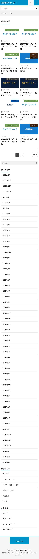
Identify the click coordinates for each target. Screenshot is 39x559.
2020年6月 (6, 214)
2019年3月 (6, 296)
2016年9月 (6, 451)
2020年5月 (6, 219)
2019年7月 (6, 274)
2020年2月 (6, 236)
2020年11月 (7, 186)
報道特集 (34, 54)
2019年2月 (6, 302)
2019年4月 (6, 291)
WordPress (19, 555)
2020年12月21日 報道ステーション (28, 94)
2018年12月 (7, 313)
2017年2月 (6, 423)
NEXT (35, 155)
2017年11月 (7, 385)
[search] (36, 8)
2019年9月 (6, 263)
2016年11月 (7, 440)
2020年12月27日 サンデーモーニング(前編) (9, 70)
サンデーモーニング (12, 30)
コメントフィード (9, 524)
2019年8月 (6, 269)
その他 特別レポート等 (11, 485)
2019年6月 (6, 280)
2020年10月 (7, 191)
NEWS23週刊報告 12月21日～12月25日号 (10, 116)
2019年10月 (7, 258)
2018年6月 (6, 346)
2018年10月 (7, 324)
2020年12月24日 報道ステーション (9, 94)
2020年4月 (6, 225)
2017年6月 (6, 407)
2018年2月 (6, 368)
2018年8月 (6, 335)
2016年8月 (6, 457)
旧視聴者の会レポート (25, 550)
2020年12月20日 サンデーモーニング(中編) (9, 141)
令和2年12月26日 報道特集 (28, 69)
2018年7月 (6, 341)
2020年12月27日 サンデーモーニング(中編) (28, 46)
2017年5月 (6, 412)
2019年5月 (6, 285)
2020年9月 (6, 197)
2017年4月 (6, 418)
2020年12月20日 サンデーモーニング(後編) (28, 117)
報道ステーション (12, 79)
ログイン (6, 513)
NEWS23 (15, 101)
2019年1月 (6, 307)
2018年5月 (6, 352)
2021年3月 (6, 175)
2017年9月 (6, 396)
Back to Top (19, 541)
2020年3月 (6, 230)
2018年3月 (6, 363)
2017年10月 (7, 390)
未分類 (33, 57)
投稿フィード (7, 518)
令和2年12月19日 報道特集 (28, 140)
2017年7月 (6, 401)
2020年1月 (6, 241)
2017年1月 (6, 429)
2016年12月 (7, 435)
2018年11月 (7, 318)
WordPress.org (8, 529)
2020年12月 (7, 180)
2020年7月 (6, 208)
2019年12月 (7, 247)
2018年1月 (6, 374)
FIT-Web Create (23, 553)
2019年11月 (7, 252)
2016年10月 (7, 446)
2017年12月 (7, 379)
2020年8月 (6, 203)
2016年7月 (6, 462)
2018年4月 (6, 357)
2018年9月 (6, 330)
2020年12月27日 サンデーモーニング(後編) (9, 46)
